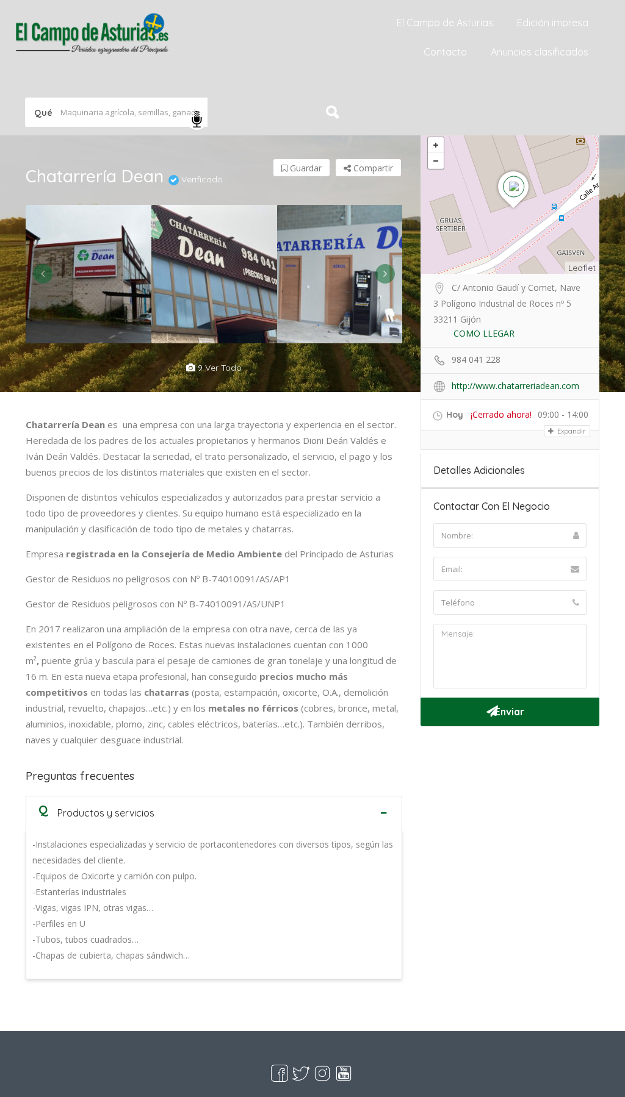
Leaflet (582, 267)
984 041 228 (476, 359)
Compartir (372, 168)
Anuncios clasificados (539, 52)
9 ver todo (218, 367)
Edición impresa (552, 22)
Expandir (570, 431)
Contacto (445, 52)
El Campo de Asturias (445, 22)
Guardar (304, 168)
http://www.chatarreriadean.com (515, 385)
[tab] (214, 812)
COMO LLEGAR (484, 333)
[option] (88, 274)
